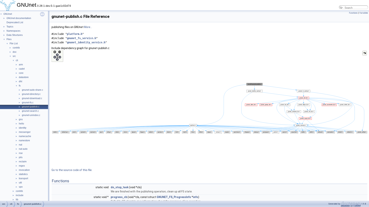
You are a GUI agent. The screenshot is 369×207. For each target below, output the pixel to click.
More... (88, 27)
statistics (23, 174)
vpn (21, 187)
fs (20, 85)
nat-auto (23, 149)
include (19, 195)
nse (21, 153)
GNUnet (7, 14)
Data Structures (15, 35)
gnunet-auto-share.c (32, 90)
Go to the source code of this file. (72, 170)
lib (17, 199)
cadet (22, 68)
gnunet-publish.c (30, 106)
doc (15, 52)
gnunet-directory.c (31, 94)
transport (23, 178)
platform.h (74, 33)
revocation (24, 170)
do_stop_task (120, 187)
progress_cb (119, 197)
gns (21, 119)
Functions (353, 13)
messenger (25, 132)
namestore (24, 140)
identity (22, 128)
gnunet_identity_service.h (86, 42)
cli (17, 60)
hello (21, 123)
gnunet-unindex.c (31, 115)
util (20, 182)
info (195, 197)
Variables (363, 13)
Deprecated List (15, 22)
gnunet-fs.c (27, 102)
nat (20, 144)
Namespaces (13, 31)
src (14, 56)
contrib (16, 47)
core (21, 73)
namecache (25, 136)
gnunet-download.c (32, 98)
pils (20, 157)
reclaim (23, 161)
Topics (10, 26)
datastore (24, 77)
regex (22, 165)
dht (20, 81)
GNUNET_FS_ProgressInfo (174, 197)
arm (21, 64)
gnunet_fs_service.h (81, 38)
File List (14, 43)
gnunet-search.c (30, 111)
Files (9, 39)
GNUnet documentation (19, 18)
